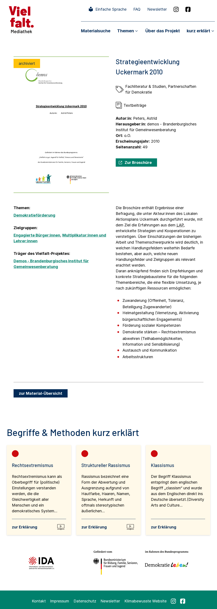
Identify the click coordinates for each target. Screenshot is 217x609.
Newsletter (157, 9)
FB (188, 9)
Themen (125, 30)
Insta (176, 9)
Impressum (59, 601)
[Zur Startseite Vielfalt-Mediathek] (21, 19)
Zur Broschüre (138, 162)
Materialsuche (95, 30)
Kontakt (39, 601)
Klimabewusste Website (145, 601)
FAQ (136, 9)
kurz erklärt (198, 30)
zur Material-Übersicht (40, 393)
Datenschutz (85, 601)
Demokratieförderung (34, 215)
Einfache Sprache (111, 9)
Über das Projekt (162, 30)
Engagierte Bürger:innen (37, 235)
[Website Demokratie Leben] (165, 562)
